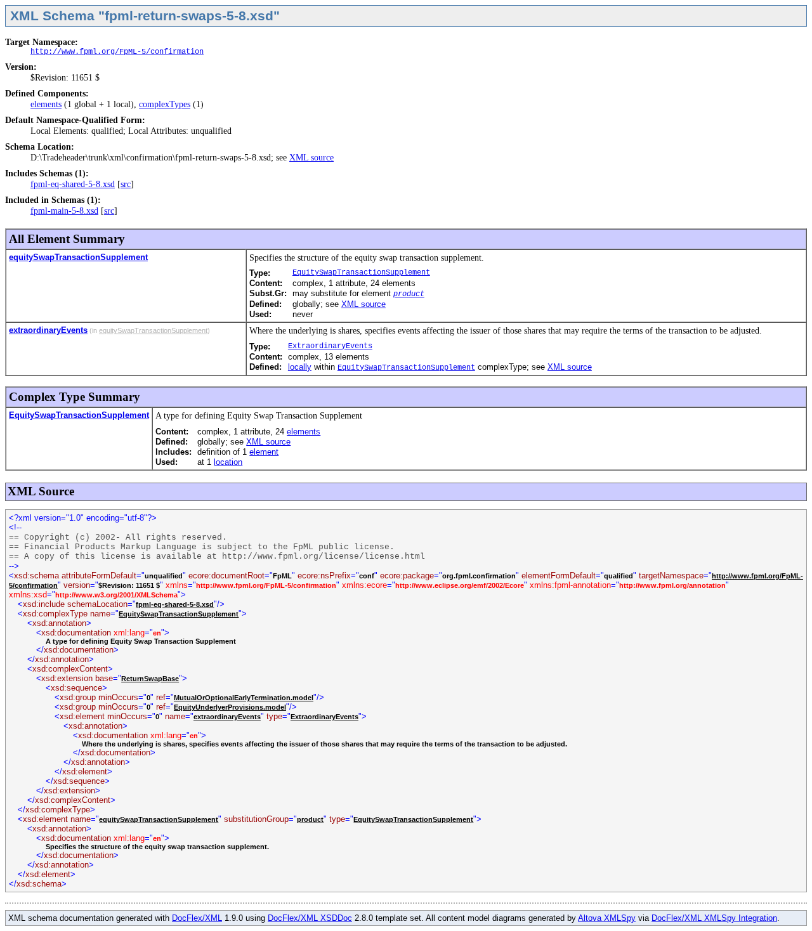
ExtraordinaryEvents (330, 346)
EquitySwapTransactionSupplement (361, 272)
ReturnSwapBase (150, 678)
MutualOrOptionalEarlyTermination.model (243, 697)
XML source (311, 157)
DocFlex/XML (197, 918)
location (228, 462)
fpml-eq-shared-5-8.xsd (72, 184)
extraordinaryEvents (48, 330)
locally (299, 367)
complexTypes (164, 104)
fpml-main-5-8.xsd (64, 210)
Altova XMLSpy (607, 918)
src (126, 184)
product (408, 294)
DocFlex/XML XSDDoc (310, 918)
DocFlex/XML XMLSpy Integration (714, 918)
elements (46, 104)
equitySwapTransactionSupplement (78, 257)
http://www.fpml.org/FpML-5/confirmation (117, 52)
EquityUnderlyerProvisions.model (230, 707)
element (263, 452)
